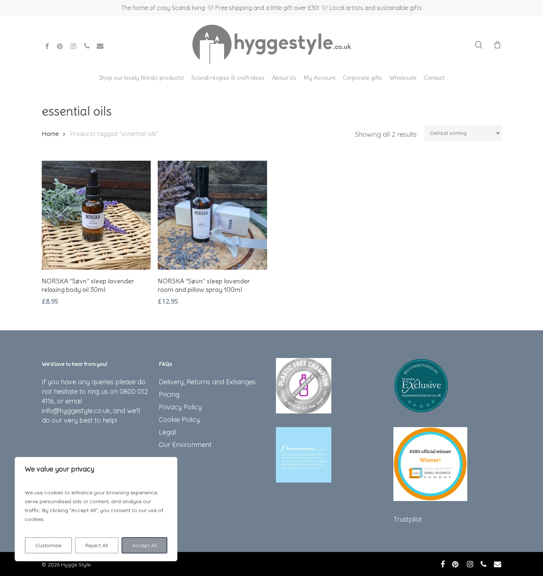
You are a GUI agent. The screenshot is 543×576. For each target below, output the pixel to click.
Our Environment (185, 444)
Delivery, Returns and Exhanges (207, 382)
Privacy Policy (180, 407)
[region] (96, 509)
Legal (167, 432)
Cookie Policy (179, 419)
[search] (478, 45)
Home (50, 133)
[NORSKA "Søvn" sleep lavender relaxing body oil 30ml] (96, 215)
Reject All (96, 545)
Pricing (169, 394)
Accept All (144, 545)
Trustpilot (407, 519)
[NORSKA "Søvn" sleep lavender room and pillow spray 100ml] (212, 215)
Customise (48, 545)
